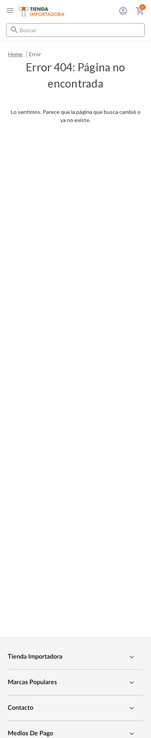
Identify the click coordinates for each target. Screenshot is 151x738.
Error (35, 54)
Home (15, 54)
